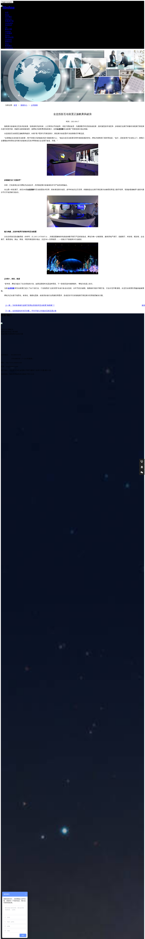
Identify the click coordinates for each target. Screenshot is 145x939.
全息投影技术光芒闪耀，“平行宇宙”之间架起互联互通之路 (34, 311)
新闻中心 (24, 105)
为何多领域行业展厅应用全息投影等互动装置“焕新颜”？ (33, 305)
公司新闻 (34, 105)
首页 (15, 105)
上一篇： (8, 305)
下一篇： (8, 311)
